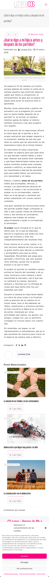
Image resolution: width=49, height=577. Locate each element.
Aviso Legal (41, 574)
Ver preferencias (24, 568)
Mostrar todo (37, 34)
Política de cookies (11, 574)
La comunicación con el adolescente (17, 493)
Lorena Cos (26, 49)
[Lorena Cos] (24, 4)
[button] (45, 528)
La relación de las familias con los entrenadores (21, 401)
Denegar (24, 562)
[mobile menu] (46, 4)
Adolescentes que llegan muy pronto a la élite (21, 447)
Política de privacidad (27, 574)
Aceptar (24, 556)
